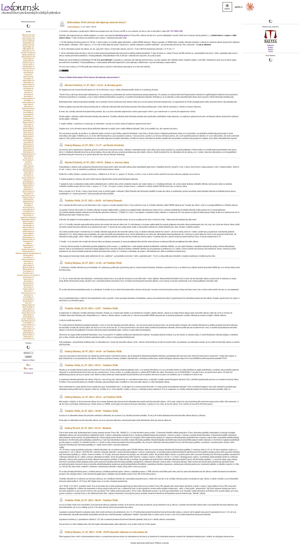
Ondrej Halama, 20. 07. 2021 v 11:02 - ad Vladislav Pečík (93, 263)
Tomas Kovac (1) (28, 279)
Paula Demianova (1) (28, 214)
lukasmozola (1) (28, 180)
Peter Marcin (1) (28, 176)
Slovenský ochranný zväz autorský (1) (28, 275)
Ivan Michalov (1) (28, 271)
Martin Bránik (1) (28, 223)
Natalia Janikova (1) (28, 231)
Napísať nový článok (28, 360)
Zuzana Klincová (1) (28, 311)
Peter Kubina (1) (28, 257)
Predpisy (270, 47)
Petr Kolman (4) (28, 79)
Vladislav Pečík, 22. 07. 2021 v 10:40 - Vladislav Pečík (91, 411)
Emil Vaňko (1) (28, 247)
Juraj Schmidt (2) (28, 140)
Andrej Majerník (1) (28, 210)
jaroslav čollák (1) (28, 233)
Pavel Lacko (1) (28, 287)
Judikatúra (270, 45)
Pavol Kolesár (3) (28, 110)
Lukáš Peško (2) (28, 126)
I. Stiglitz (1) (28, 243)
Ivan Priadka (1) (28, 297)
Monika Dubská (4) (28, 84)
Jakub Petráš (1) (28, 235)
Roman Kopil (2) (28, 130)
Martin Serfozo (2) (28, 136)
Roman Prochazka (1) (28, 259)
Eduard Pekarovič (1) (28, 196)
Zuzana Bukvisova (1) (28, 313)
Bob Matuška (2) (28, 152)
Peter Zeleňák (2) (28, 112)
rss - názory (29, 369)
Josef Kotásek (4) (28, 88)
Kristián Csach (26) (28, 45)
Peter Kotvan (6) (28, 71)
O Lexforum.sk (28, 373)
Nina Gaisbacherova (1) (28, 293)
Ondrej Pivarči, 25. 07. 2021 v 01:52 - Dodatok (88, 428)
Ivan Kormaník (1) (28, 299)
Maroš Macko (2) (28, 132)
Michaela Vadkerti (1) (28, 305)
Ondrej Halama (73, 26)
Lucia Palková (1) (28, 212)
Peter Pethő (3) (28, 96)
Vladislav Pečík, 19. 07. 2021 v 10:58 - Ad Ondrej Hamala (93, 200)
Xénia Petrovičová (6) (28, 69)
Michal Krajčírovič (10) (28, 57)
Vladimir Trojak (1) (28, 198)
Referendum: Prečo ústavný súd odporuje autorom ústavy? (96, 22)
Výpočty (270, 51)
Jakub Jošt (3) (28, 106)
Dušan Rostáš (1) (28, 241)
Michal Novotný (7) (28, 63)
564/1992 (85, 452)
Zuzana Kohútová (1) (28, 178)
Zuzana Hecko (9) (28, 61)
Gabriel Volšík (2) (28, 134)
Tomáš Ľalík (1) (28, 172)
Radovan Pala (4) (28, 86)
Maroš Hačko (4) (28, 83)
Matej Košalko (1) (28, 225)
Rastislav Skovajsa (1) (28, 249)
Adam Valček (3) (28, 104)
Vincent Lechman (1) (28, 192)
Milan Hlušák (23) (28, 49)
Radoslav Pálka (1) (28, 335)
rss (29, 365)
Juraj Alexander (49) (28, 39)
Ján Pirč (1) (28, 162)
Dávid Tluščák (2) (28, 146)
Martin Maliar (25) (28, 47)
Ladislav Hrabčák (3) (28, 98)
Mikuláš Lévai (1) (28, 229)
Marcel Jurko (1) (28, 327)
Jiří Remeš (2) (28, 138)
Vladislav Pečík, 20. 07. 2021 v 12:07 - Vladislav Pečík (91, 308)
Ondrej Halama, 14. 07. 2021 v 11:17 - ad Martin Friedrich (94, 145)
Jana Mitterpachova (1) (28, 321)
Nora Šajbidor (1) (28, 323)
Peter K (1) (28, 303)
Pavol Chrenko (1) (28, 160)
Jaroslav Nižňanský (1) (28, 319)
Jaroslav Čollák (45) (28, 41)
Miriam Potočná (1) (28, 269)
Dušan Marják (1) (28, 317)
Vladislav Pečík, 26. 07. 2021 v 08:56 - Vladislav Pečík (91, 500)
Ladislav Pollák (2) (28, 128)
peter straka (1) (28, 263)
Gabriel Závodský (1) (28, 239)
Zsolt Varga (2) (28, 158)
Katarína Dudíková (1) (28, 325)
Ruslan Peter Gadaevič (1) (28, 218)
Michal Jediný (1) (28, 186)
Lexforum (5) (28, 75)
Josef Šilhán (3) (28, 100)
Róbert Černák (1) (28, 221)
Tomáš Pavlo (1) (28, 194)
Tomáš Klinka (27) (28, 43)
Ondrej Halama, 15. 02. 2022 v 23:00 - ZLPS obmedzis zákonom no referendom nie (106, 532)
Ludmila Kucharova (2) (28, 154)
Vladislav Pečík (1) (28, 289)
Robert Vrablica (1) (28, 227)
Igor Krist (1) (28, 164)
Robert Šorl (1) (28, 291)
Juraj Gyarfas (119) (28, 37)
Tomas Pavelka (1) (28, 283)
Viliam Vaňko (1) (28, 166)
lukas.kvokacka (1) (28, 251)
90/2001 (123, 432)
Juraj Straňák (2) (28, 114)
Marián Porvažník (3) (28, 108)
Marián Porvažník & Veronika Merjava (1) (28, 253)
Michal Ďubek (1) (28, 190)
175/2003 (121, 212)
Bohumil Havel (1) (28, 333)
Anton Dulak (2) (28, 142)
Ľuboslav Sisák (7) (28, 65)
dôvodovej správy (122, 35)
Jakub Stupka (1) (28, 265)
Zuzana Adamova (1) (28, 329)
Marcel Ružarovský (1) (28, 220)
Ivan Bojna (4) (28, 90)
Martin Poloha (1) (28, 255)
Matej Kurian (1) (28, 285)
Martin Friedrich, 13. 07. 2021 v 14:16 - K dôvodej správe (93, 85)
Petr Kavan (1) (28, 295)
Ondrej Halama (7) (28, 67)
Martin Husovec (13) (28, 51)
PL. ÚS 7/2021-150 (174, 31)
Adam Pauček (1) (28, 168)
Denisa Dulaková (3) (28, 102)
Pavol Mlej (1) (28, 206)
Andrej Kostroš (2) (28, 118)
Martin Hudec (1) (28, 315)
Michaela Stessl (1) (28, 202)
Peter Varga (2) (28, 124)
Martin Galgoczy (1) (28, 237)
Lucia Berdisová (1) (28, 339)
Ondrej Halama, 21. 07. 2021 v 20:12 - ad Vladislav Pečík (93, 397)
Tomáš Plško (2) (28, 116)
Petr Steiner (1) (28, 204)
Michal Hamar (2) (28, 148)
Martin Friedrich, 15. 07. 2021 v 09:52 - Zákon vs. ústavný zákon (97, 162)
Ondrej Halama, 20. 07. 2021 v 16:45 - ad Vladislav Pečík (93, 351)
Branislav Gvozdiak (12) (28, 53)
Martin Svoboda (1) (28, 267)
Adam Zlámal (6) (28, 73)
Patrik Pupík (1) (28, 331)
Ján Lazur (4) (28, 92)
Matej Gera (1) (28, 188)
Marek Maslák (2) (28, 156)
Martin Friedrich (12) (28, 55)
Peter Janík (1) (28, 281)
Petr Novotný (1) (28, 216)
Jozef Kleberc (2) (28, 120)
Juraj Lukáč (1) (28, 174)
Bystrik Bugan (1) (28, 301)
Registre (270, 49)
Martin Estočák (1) (28, 184)
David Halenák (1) (28, 182)
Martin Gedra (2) (28, 144)
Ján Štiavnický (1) (28, 277)
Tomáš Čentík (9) (28, 59)
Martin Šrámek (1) (28, 245)
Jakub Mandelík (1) (28, 307)
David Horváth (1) (28, 273)
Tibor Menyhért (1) (28, 208)
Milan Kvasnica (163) (28, 35)
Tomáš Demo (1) (28, 261)
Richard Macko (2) (28, 122)
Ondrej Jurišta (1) (28, 309)
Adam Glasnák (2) (28, 150)
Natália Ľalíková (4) (28, 81)
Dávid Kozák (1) (28, 200)
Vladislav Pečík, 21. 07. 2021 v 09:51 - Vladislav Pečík (91, 365)
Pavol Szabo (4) (28, 94)
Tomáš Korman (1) (28, 170)
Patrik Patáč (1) (28, 337)
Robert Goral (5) (28, 77)
